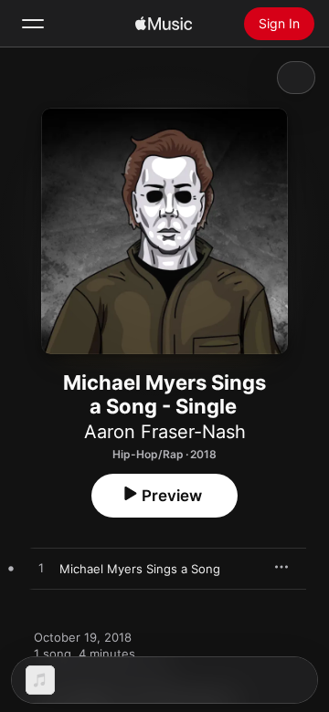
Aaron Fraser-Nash (165, 432)
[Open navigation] (33, 24)
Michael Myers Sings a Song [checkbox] (139, 568)
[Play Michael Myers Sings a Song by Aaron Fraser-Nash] (41, 568)
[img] (163, 24)
